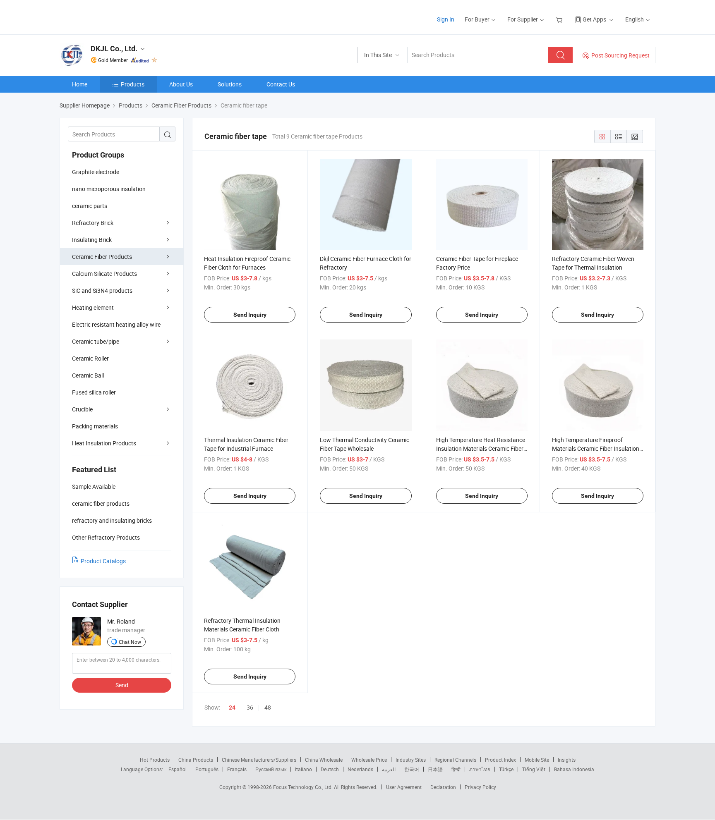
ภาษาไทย (479, 769)
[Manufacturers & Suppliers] (113, 16)
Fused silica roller (94, 392)
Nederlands (360, 769)
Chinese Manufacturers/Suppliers (259, 759)
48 (267, 707)
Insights (567, 759)
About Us (181, 84)
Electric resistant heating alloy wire (116, 324)
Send (121, 685)
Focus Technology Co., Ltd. (303, 787)
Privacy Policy (480, 787)
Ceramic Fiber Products (102, 257)
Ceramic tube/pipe (95, 341)
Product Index (500, 759)
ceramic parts (89, 206)
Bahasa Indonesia (574, 769)
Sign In (445, 19)
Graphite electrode (95, 172)
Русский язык (270, 769)
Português (206, 769)
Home (79, 84)
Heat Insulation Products (104, 443)
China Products (195, 759)
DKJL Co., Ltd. (114, 48)
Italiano (303, 769)
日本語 (435, 769)
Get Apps (594, 19)
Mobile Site (537, 759)
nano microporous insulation (109, 189)
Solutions (230, 84)
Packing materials (95, 426)
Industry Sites (411, 759)
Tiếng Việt (533, 769)
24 (232, 707)
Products (132, 84)
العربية (389, 769)
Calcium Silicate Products (104, 273)
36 (250, 707)
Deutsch (330, 769)
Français (237, 769)
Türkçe (506, 769)
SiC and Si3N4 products (102, 290)
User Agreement (404, 787)
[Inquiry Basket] (560, 19)
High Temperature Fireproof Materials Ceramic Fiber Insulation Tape (595, 448)
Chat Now (130, 641)
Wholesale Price (369, 759)
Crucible (82, 409)
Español (177, 769)
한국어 (411, 769)
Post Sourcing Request (620, 55)
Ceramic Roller (90, 358)
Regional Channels (455, 759)
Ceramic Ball (88, 375)
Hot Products (155, 759)
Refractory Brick (92, 223)
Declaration (443, 787)
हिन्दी (456, 769)
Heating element (93, 307)
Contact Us (280, 84)
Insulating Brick (92, 240)
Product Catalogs (103, 561)
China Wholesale (324, 759)
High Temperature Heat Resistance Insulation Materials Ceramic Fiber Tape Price (480, 448)
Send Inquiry (249, 314)
